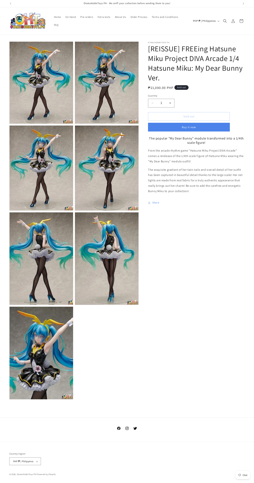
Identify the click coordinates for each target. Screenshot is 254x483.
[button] (225, 21)
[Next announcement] (243, 3)
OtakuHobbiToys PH (26, 474)
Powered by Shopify (46, 474)
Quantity (152, 95)
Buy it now (189, 127)
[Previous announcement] (11, 3)
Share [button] (155, 202)
